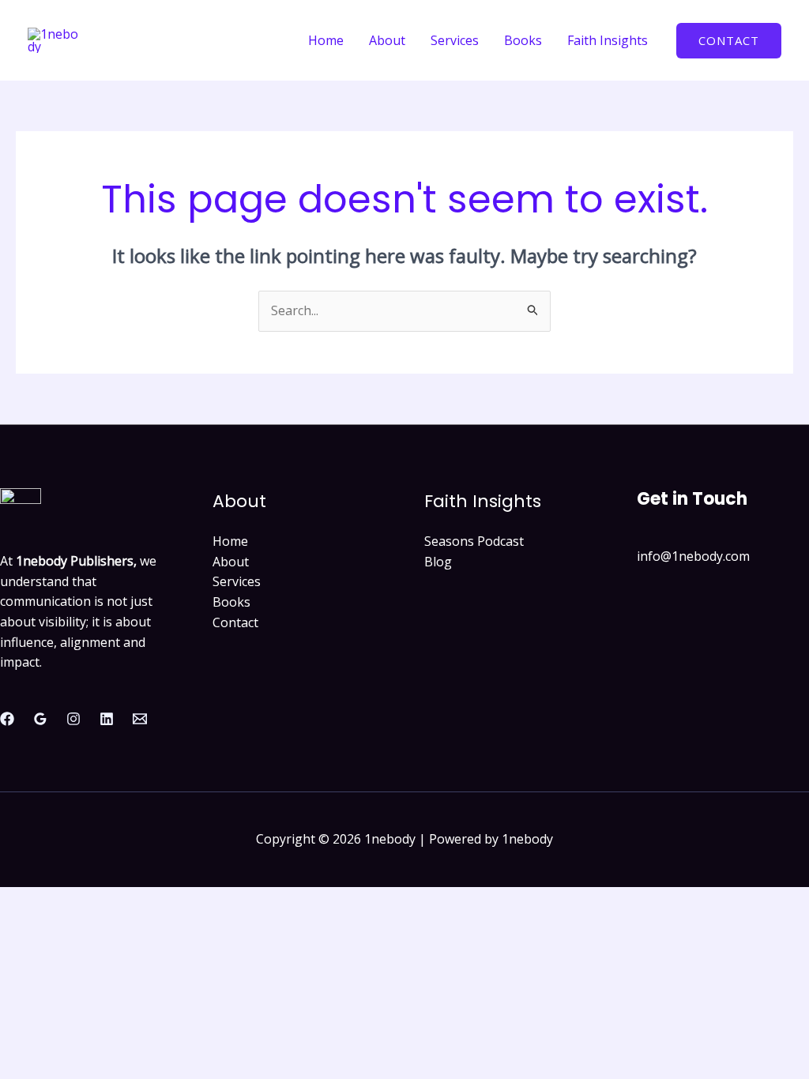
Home (326, 40)
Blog (438, 561)
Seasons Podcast (474, 541)
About (387, 40)
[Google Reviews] (40, 719)
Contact (235, 622)
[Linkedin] (107, 719)
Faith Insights (607, 40)
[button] (728, 40)
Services (455, 40)
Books (523, 40)
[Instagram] (73, 719)
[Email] (140, 719)
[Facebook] (7, 719)
